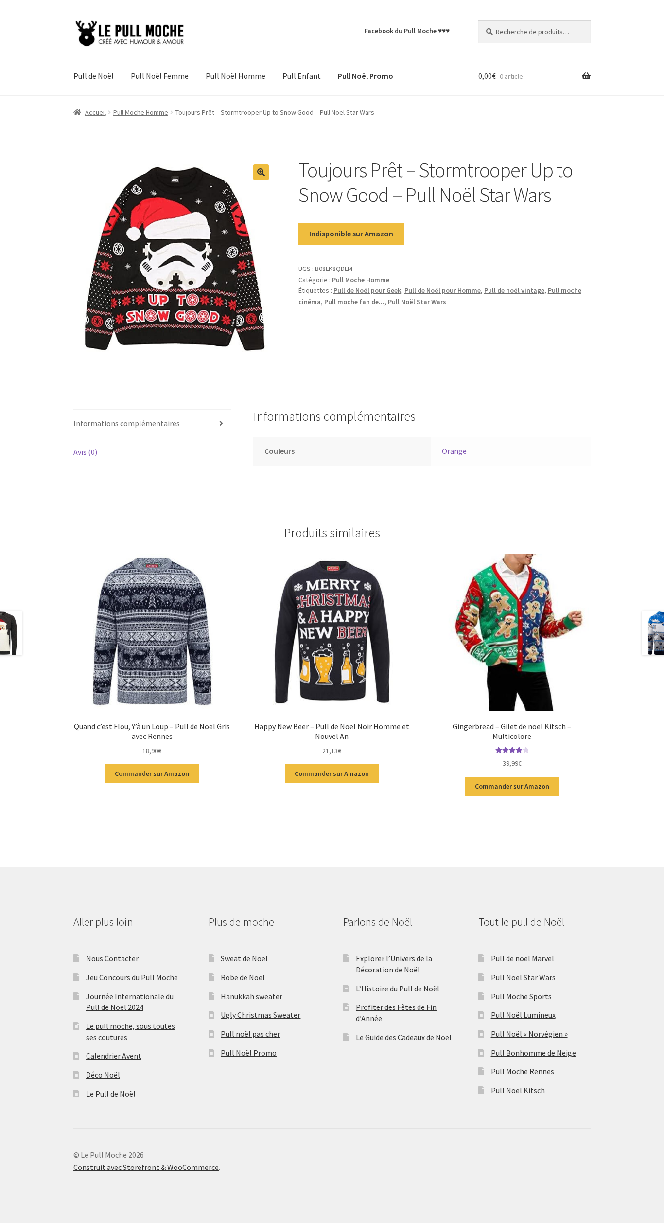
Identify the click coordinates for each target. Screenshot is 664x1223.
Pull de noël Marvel (522, 958)
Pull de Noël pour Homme (442, 290)
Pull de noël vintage (514, 290)
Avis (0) (85, 452)
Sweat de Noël (244, 958)
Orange (454, 451)
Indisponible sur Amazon (351, 233)
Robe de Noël (243, 977)
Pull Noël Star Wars (417, 301)
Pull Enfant (301, 76)
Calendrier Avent (113, 1056)
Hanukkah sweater (251, 996)
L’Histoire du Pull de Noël (397, 988)
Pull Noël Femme (160, 76)
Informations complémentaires (126, 423)
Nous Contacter (112, 958)
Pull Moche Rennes (522, 1071)
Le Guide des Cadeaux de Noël (404, 1037)
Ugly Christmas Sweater (260, 1015)
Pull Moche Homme (140, 112)
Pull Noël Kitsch (518, 1090)
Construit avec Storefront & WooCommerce (146, 1167)
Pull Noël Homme (235, 76)
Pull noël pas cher (250, 1034)
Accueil (95, 112)
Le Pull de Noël (111, 1093)
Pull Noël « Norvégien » (529, 1034)
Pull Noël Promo (249, 1053)
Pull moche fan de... (354, 301)
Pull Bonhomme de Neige (533, 1053)
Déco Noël (103, 1074)
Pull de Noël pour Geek (367, 290)
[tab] (152, 424)
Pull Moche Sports (521, 996)
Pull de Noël (93, 76)
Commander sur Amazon (152, 773)
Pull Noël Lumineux (523, 1015)
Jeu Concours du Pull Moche (132, 977)
